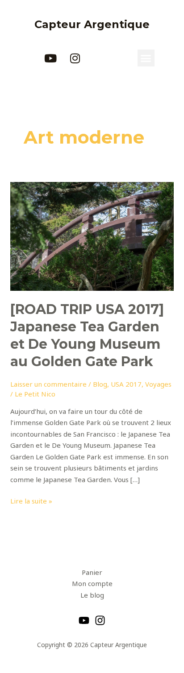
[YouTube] (84, 620)
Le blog (92, 594)
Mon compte (92, 583)
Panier (92, 572)
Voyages (158, 384)
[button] (146, 58)
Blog (100, 384)
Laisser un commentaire (48, 384)
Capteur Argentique (92, 24)
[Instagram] (100, 620)
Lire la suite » (31, 500)
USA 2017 (126, 384)
